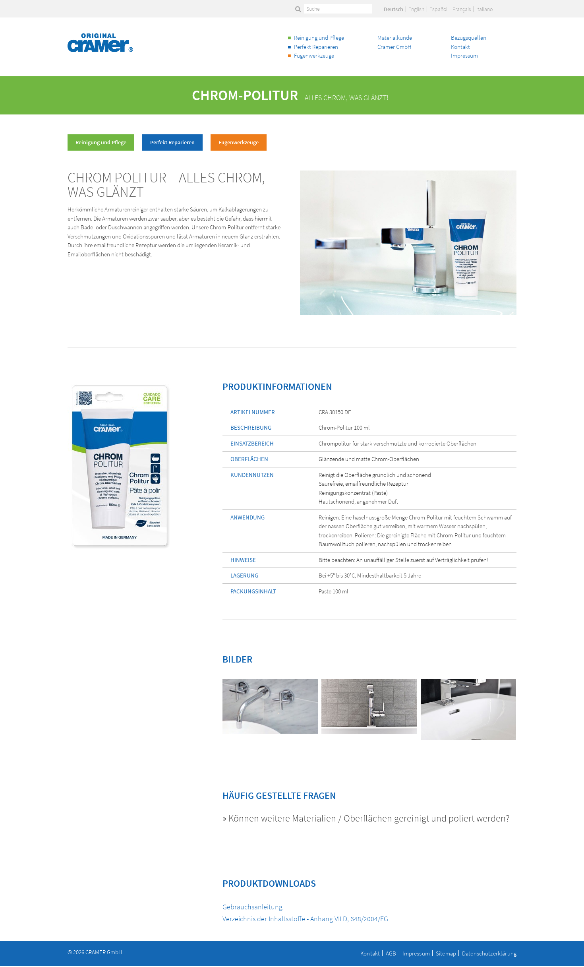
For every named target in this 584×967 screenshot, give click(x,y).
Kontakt (460, 46)
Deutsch (393, 9)
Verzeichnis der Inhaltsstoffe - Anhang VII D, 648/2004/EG (305, 918)
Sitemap (446, 953)
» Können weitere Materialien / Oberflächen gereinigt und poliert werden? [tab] (366, 818)
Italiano (484, 9)
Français (462, 9)
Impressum (464, 55)
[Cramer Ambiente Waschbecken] (468, 707)
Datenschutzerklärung (489, 953)
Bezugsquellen (468, 37)
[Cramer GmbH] (100, 42)
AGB (391, 953)
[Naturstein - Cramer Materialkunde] (270, 704)
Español (438, 9)
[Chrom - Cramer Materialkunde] (369, 704)
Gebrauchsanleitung (252, 906)
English (416, 9)
